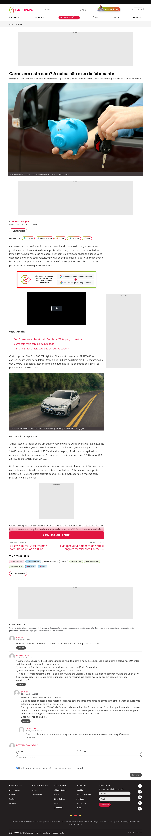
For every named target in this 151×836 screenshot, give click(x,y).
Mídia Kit (12, 803)
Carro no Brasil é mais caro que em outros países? (41, 348)
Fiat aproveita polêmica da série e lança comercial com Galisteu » (82, 547)
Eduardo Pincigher (20, 221)
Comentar (136, 775)
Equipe (12, 794)
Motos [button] (116, 17)
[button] (83, 9)
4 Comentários (18, 231)
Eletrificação (59, 808)
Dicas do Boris (59, 799)
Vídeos (43, 566)
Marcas (34, 790)
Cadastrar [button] (105, 804)
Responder (21, 647)
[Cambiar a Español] (80, 815)
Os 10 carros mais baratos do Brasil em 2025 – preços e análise (48, 339)
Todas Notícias (17, 561)
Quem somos (14, 790)
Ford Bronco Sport (92, 561)
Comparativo (37, 794)
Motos (56, 794)
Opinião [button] (137, 17)
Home (11, 24)
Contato (12, 799)
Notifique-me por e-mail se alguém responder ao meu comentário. (51, 768)
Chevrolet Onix (76, 561)
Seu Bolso (31, 566)
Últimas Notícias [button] (69, 17)
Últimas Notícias (60, 790)
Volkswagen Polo (16, 566)
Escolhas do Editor (33, 561)
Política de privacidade (135, 833)
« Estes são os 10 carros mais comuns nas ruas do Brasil (28, 547)
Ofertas (79, 808)
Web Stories (81, 803)
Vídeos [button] (95, 17)
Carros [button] (13, 17)
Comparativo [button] (39, 17)
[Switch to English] (75, 815)
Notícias (18, 24)
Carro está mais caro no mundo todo (34, 343)
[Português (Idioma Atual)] (71, 815)
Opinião (63, 561)
